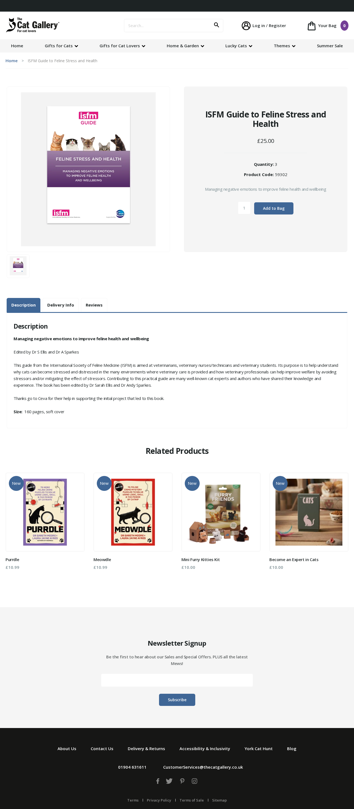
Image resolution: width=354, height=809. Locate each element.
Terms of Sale (191, 800)
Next (340, 526)
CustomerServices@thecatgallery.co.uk (203, 767)
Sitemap (219, 800)
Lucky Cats (236, 45)
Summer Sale (330, 45)
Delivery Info (60, 305)
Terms (133, 800)
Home (17, 45)
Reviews (94, 305)
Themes (282, 45)
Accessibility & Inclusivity (204, 748)
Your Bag (331, 25)
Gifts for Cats (59, 45)
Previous (13, 526)
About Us (67, 748)
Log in (259, 25)
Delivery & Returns (146, 748)
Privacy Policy (159, 800)
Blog (291, 748)
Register (277, 25)
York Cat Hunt (258, 748)
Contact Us (102, 748)
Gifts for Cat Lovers (120, 45)
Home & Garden (183, 45)
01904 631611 (132, 767)
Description (23, 305)
